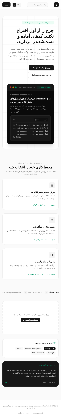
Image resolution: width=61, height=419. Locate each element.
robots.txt (23, 413)
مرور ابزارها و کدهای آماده (41, 68)
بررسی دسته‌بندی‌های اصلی (41, 75)
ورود (6, 5)
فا (14, 5)
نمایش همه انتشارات (30, 320)
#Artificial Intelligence (33, 348)
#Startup (51, 353)
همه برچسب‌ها (49, 348)
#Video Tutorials (38, 353)
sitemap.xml (37, 413)
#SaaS (19, 348)
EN (18, 5)
